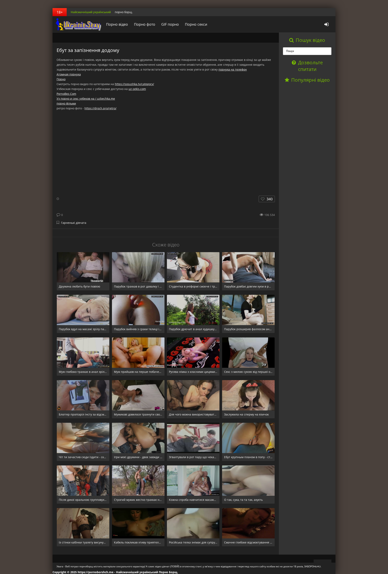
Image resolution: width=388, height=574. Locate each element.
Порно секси (196, 24)
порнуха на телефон (232, 69)
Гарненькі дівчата (73, 223)
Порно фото (144, 24)
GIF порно (170, 24)
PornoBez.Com (66, 94)
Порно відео (117, 24)
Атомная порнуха (69, 74)
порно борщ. (124, 12)
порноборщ (78, 24)
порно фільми (66, 103)
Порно (61, 79)
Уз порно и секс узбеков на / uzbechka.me (86, 98)
